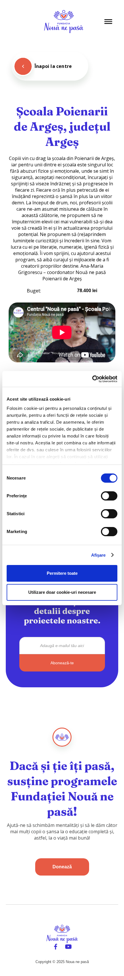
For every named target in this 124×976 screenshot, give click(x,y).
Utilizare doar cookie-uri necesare (62, 592)
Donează (62, 866)
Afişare (98, 555)
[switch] (109, 496)
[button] (108, 22)
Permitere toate (62, 573)
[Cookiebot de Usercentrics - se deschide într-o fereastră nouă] (92, 379)
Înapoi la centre (53, 66)
